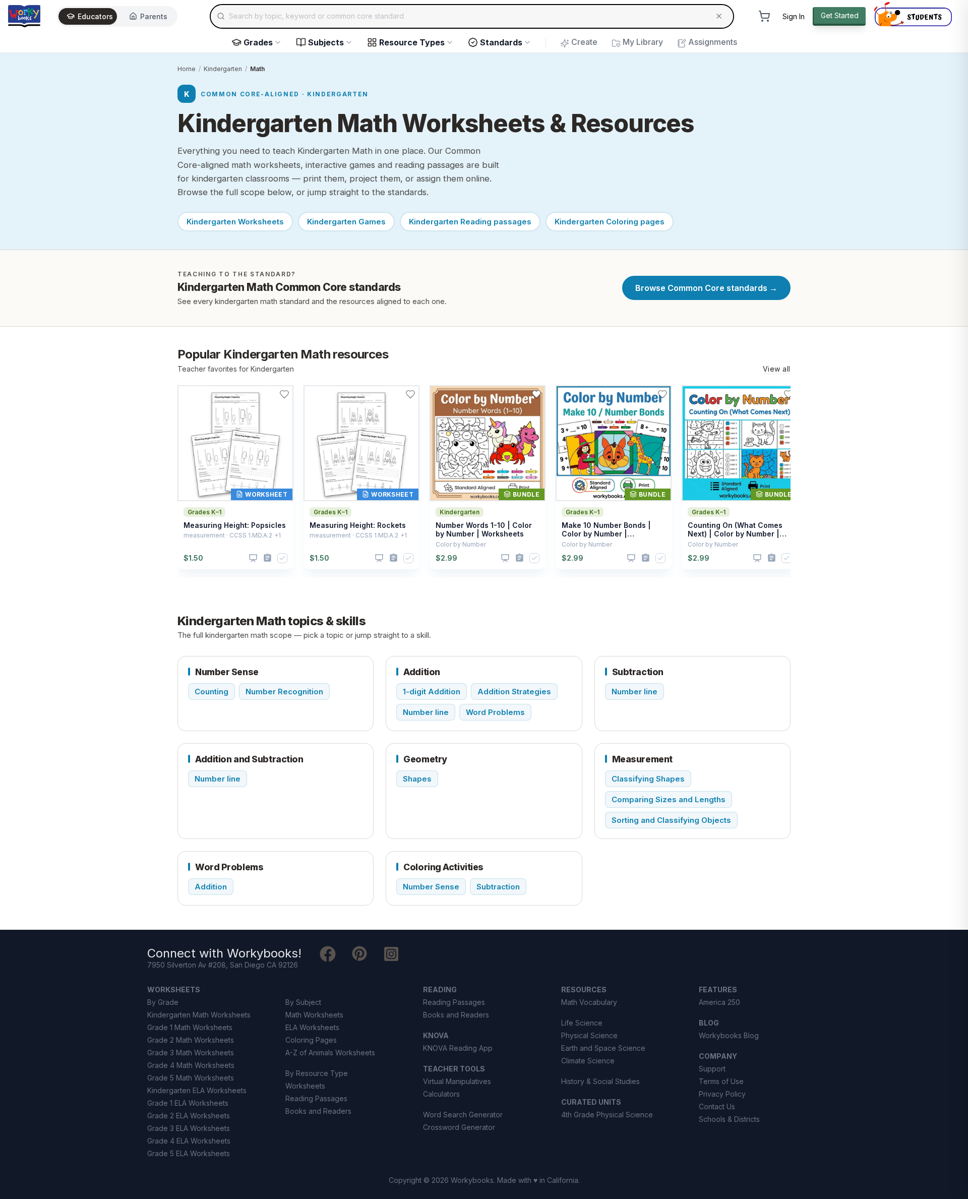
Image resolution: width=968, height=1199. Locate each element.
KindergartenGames (346, 221)
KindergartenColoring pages (609, 221)
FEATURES (718, 989)
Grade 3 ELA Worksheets (188, 1128)
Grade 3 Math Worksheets (190, 1052)
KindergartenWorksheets (235, 221)
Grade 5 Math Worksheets (190, 1077)
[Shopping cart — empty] (764, 16)
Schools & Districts (729, 1119)
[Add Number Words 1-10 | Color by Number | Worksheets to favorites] (536, 394)
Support (712, 1068)
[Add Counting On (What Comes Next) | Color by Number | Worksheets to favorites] (788, 394)
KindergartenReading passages (470, 221)
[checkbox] (282, 558)
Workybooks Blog (729, 1035)
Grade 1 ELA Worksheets (187, 1103)
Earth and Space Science (603, 1048)
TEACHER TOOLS (454, 1068)
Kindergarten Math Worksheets (199, 1014)
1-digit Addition (431, 691)
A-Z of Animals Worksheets (330, 1052)
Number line (426, 712)
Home (186, 69)
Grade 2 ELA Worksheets (188, 1115)
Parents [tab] (153, 16)
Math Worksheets (314, 1014)
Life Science (581, 1022)
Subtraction (498, 886)
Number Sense (431, 886)
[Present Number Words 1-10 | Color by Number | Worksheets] (505, 558)
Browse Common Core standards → (706, 288)
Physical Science (589, 1035)
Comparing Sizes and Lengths (668, 799)
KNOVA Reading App (458, 1048)
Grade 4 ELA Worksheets (188, 1140)
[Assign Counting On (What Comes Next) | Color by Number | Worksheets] (771, 558)
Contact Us (717, 1106)
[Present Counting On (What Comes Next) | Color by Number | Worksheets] (757, 558)
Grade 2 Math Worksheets (190, 1040)
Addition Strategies (514, 691)
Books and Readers (318, 1111)
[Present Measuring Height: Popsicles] (253, 558)
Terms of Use (721, 1081)
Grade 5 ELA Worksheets (188, 1153)
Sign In (793, 16)
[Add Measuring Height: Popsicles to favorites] (284, 394)
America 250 (719, 1002)
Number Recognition (284, 691)
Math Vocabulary (589, 1002)
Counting (211, 691)
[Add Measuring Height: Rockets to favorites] (410, 394)
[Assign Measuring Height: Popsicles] (267, 558)
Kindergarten (223, 69)
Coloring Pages (311, 1040)
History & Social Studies (600, 1081)
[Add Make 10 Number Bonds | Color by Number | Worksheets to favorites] (662, 394)
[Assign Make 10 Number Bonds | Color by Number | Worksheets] (645, 558)
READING (440, 989)
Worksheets (305, 1086)
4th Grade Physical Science (607, 1114)
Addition (211, 886)
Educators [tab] (95, 16)
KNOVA (436, 1035)
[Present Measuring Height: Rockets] (379, 558)
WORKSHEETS (173, 989)
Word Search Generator (463, 1114)
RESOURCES (584, 989)
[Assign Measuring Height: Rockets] (393, 558)
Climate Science (588, 1060)
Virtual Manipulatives (457, 1081)
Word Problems (495, 712)
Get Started (840, 15)
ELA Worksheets (312, 1027)
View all (777, 369)
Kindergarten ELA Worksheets (197, 1090)
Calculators (441, 1094)
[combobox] (472, 16)
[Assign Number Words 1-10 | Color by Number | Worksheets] (519, 558)
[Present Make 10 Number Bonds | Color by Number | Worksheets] (631, 558)
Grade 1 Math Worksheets (189, 1027)
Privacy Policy (722, 1094)
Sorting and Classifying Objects (671, 820)
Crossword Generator (459, 1127)
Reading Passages (316, 1098)
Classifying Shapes (648, 779)
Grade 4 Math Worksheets (190, 1065)
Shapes (417, 779)
